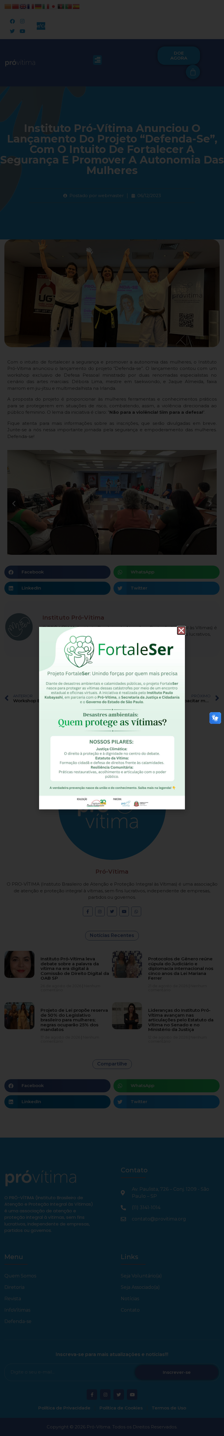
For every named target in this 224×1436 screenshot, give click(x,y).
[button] (181, 630)
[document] (112, 718)
